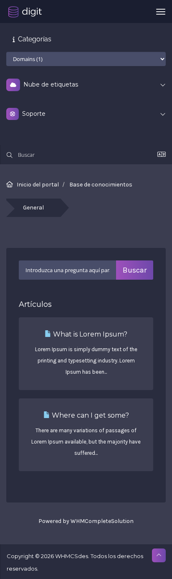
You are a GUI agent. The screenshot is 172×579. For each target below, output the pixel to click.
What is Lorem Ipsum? (89, 334)
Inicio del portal (38, 184)
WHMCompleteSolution (102, 521)
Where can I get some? (89, 415)
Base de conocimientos (100, 184)
